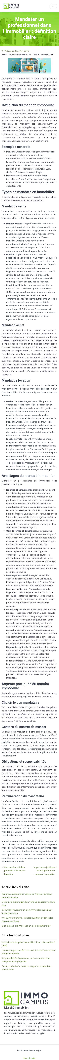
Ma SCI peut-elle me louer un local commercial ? (26, 925)
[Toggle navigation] (53, 6)
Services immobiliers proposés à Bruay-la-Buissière (14, 870)
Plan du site (29, 1058)
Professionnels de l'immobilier (17, 51)
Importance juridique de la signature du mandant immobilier (44, 870)
